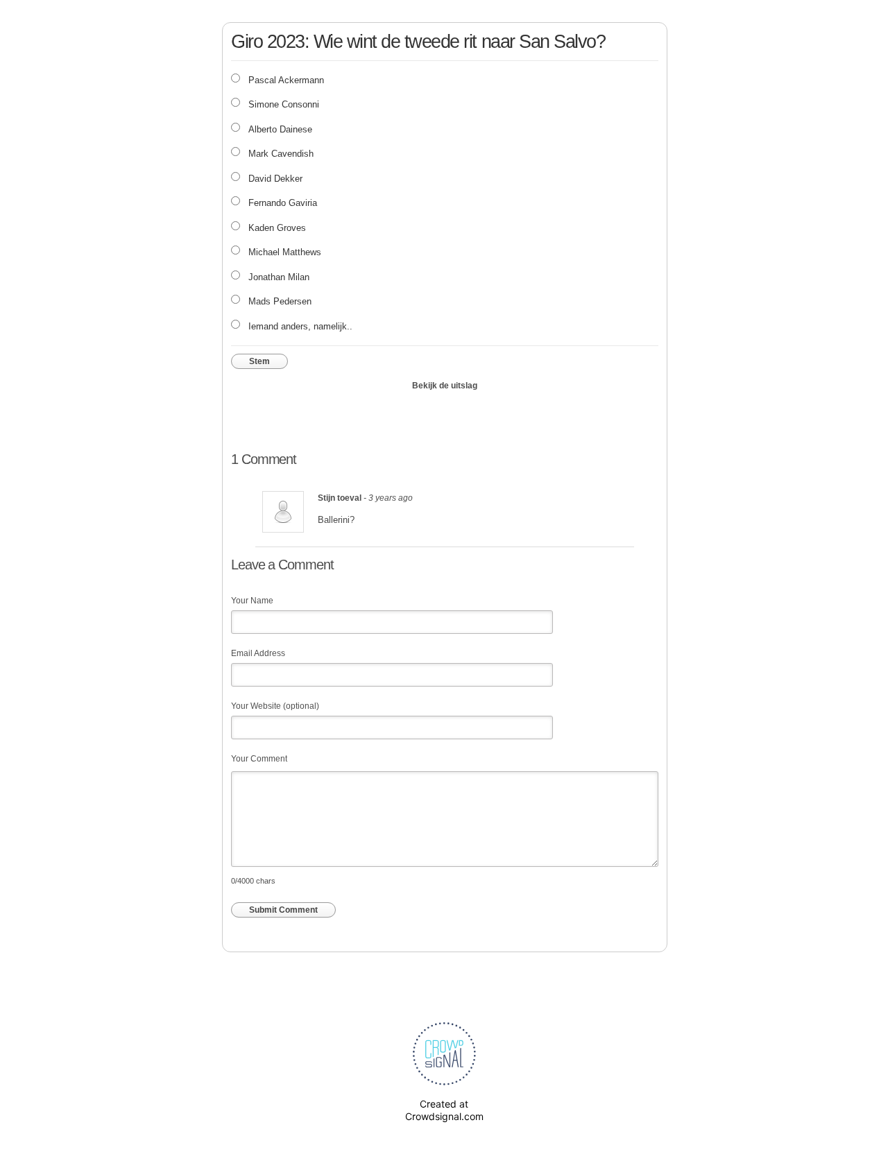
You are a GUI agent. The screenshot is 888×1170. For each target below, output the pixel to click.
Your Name (252, 600)
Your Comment (259, 759)
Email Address (258, 653)
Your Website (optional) (275, 706)
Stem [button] (259, 361)
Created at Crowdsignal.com (444, 1110)
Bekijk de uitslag (444, 385)
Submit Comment (283, 910)
